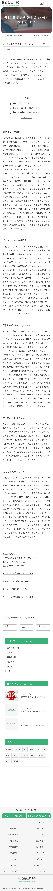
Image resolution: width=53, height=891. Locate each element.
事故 (7, 761)
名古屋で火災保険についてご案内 (18, 573)
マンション (24, 755)
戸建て (14, 755)
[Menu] (48, 3)
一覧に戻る (26, 627)
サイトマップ (40, 871)
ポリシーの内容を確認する (25, 107)
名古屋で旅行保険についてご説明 (18, 597)
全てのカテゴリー (14, 647)
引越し (33, 755)
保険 (24, 749)
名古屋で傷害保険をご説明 (15, 589)
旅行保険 (30, 617)
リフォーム (11, 671)
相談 (31, 749)
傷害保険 (23, 617)
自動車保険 (14, 617)
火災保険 (6, 617)
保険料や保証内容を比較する (26, 112)
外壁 (43, 749)
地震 (37, 749)
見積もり (42, 755)
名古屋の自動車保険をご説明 (16, 581)
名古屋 (18, 749)
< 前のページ (9, 627)
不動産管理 (16, 761)
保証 (7, 755)
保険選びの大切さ (21, 103)
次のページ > (43, 627)
